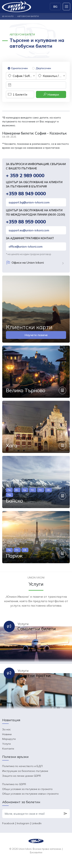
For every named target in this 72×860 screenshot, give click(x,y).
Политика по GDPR (14, 784)
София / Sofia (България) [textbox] (24, 76)
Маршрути (9, 739)
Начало (9, 16)
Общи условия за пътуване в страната (27, 789)
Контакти (8, 748)
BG (55, 6)
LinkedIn (37, 823)
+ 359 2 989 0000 (25, 175)
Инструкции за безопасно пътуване (25, 771)
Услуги (6, 743)
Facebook (8, 823)
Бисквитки (36, 852)
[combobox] (21, 76)
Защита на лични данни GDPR (21, 775)
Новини (7, 734)
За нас (6, 729)
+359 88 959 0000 (26, 222)
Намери (53, 94)
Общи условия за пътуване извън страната (30, 793)
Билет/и (20, 94)
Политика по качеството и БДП (22, 766)
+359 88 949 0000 (26, 193)
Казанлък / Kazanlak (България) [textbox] (54, 76)
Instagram (23, 823)
